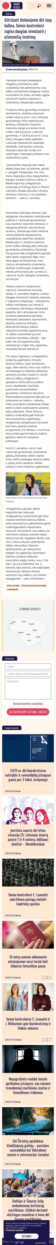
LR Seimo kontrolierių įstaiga (34, 586)
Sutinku (26, 1236)
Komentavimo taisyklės (28, 703)
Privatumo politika (14, 1230)
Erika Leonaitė (13, 586)
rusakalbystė (12, 589)
